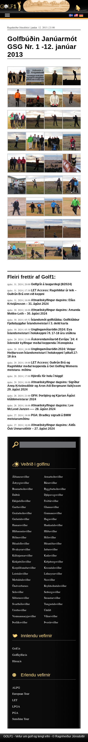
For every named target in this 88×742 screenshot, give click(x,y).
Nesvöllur (49, 579)
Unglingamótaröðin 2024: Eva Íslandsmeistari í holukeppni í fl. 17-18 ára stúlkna (41, 331)
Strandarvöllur (52, 598)
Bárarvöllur (50, 482)
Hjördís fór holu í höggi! (47, 376)
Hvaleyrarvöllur (21, 549)
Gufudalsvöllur (20, 519)
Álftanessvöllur (20, 476)
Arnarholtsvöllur (53, 476)
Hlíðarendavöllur (22, 531)
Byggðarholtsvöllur (55, 489)
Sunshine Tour (20, 719)
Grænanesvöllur (53, 513)
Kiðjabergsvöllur (53, 561)
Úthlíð (47, 610)
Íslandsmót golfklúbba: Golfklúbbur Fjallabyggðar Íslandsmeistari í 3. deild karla (43, 321)
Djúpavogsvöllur (53, 494)
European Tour (20, 693)
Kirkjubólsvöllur (21, 561)
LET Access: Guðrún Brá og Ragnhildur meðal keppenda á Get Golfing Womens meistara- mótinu (42, 366)
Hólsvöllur (50, 537)
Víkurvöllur (50, 616)
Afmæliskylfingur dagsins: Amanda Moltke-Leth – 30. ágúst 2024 (43, 311)
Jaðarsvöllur (51, 549)
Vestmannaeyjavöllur (24, 616)
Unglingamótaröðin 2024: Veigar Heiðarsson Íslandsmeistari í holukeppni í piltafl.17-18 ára (42, 352)
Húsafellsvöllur (20, 543)
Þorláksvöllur (19, 622)
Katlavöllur (50, 555)
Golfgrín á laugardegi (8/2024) (51, 284)
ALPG (16, 687)
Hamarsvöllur (20, 525)
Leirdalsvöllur (20, 573)
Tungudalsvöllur (53, 604)
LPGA (16, 706)
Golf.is (16, 648)
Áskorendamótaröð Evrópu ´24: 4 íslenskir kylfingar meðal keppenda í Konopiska (42, 341)
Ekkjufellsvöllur (21, 501)
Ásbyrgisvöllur (20, 482)
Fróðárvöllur (51, 501)
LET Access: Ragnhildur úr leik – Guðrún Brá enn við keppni (42, 292)
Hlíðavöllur (50, 531)
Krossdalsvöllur (53, 567)
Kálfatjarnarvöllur (22, 555)
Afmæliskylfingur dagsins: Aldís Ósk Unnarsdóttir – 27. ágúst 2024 (41, 426)
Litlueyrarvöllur (53, 573)
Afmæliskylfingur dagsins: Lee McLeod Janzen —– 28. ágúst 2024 (40, 407)
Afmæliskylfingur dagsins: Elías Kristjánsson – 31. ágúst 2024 (41, 302)
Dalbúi (16, 494)
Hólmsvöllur (19, 537)
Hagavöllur (50, 519)
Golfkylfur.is (19, 655)
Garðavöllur (19, 507)
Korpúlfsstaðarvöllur (24, 567)
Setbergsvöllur (52, 592)
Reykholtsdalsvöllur (55, 586)
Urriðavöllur (19, 610)
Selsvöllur (17, 592)
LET (14, 700)
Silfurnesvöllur (20, 598)
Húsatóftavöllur (53, 543)
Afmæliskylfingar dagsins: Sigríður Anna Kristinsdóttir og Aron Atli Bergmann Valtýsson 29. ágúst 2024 (44, 385)
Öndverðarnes (20, 586)
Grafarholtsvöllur (22, 513)
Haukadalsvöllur (53, 525)
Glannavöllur (51, 507)
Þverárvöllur (51, 622)
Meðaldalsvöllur (21, 579)
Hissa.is (17, 661)
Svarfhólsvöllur (21, 604)
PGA (15, 713)
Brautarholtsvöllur (22, 489)
